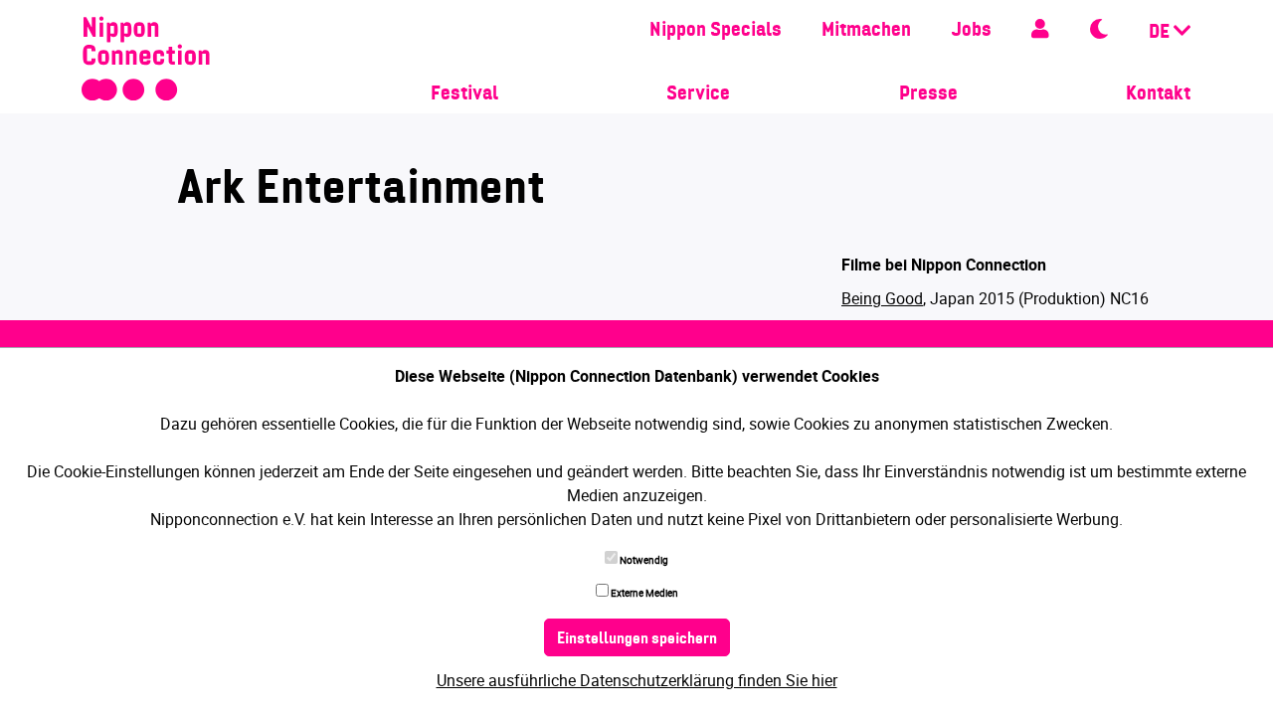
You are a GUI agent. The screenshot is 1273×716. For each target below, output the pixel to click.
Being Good (882, 298)
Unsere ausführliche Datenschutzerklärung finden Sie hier (637, 680)
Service (698, 94)
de (1161, 33)
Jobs (971, 31)
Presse (928, 94)
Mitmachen (866, 31)
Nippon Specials (715, 31)
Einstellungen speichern (637, 639)
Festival (464, 94)
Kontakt (1158, 94)
